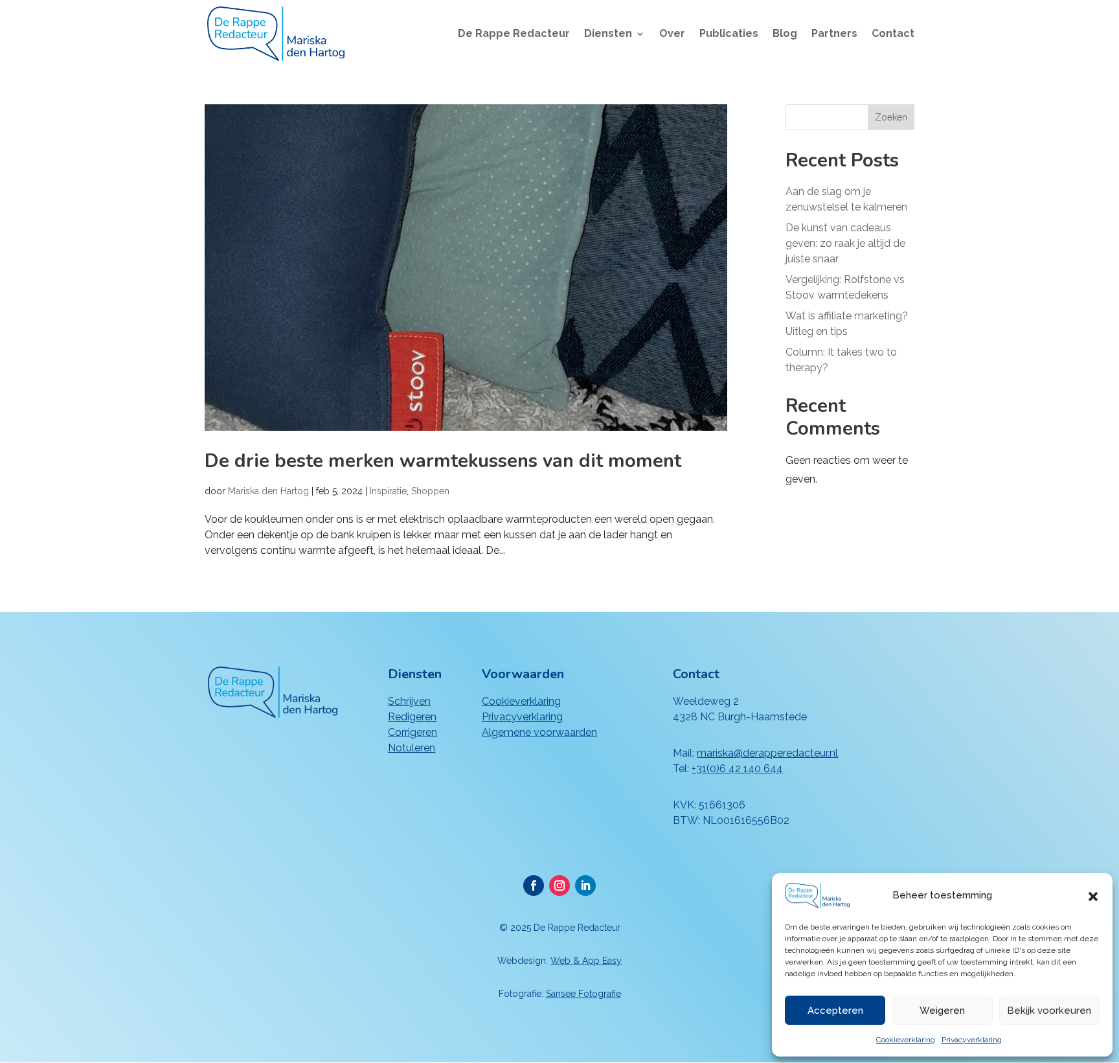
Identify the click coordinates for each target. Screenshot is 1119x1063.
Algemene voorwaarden (539, 732)
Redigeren (412, 717)
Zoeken (891, 117)
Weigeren (942, 1010)
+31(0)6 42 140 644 (737, 768)
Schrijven (409, 701)
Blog (785, 34)
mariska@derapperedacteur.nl (767, 753)
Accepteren (835, 1010)
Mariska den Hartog (268, 491)
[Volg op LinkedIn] (585, 885)
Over (672, 34)
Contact (893, 34)
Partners (834, 34)
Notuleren (411, 748)
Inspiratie (388, 491)
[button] (1093, 895)
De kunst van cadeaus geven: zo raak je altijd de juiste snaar (845, 243)
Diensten (608, 34)
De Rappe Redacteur (514, 34)
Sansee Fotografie (583, 994)
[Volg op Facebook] (533, 885)
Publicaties (728, 34)
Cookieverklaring (905, 1039)
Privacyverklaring (972, 1039)
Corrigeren (412, 732)
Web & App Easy (586, 960)
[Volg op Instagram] (559, 885)
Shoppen (430, 491)
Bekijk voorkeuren (1049, 1010)
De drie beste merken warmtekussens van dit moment (443, 461)
